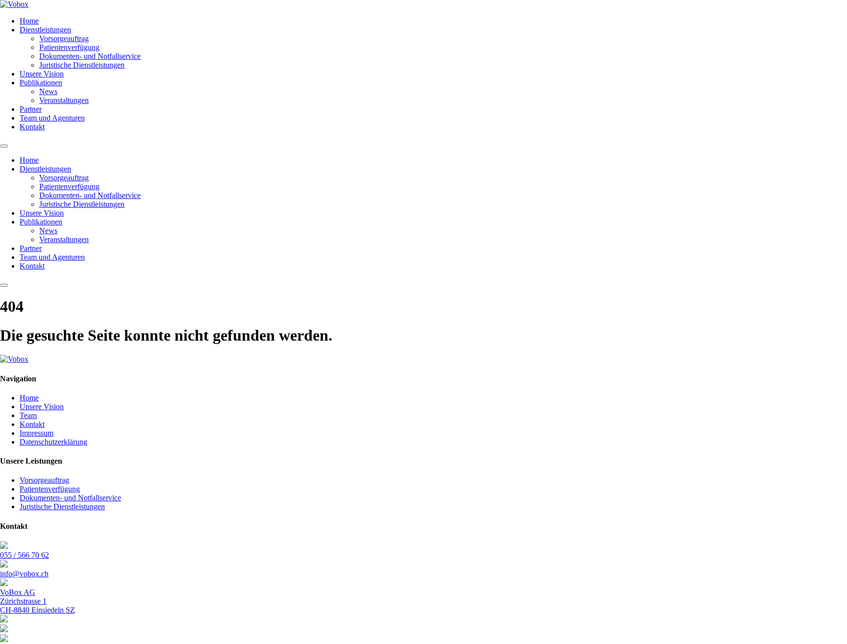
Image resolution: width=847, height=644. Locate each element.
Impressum (36, 433)
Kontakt (32, 127)
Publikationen (41, 82)
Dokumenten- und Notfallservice (90, 56)
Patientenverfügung (69, 47)
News (48, 91)
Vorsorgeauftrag (64, 38)
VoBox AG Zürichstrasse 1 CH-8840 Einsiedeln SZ (37, 601)
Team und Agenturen (52, 118)
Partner (31, 109)
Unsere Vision (42, 74)
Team (28, 415)
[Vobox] (14, 359)
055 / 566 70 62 (24, 555)
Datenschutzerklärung (53, 442)
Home (29, 21)
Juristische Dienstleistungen (82, 65)
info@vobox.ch (24, 574)
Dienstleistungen (45, 29)
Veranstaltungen (64, 100)
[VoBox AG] (14, 4)
